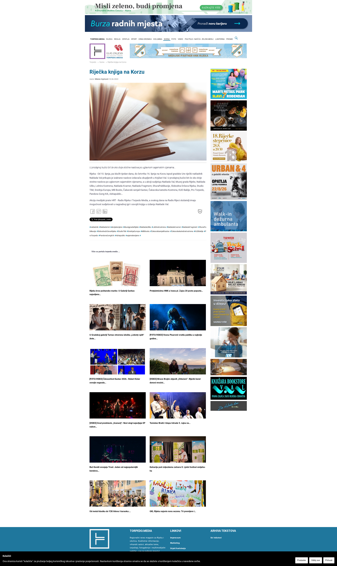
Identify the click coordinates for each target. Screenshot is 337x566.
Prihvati (328, 560)
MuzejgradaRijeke (131, 227)
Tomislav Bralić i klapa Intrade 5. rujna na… (170, 423)
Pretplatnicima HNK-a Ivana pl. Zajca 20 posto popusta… (176, 291)
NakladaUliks (145, 227)
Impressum (175, 538)
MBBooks (146, 231)
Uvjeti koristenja (178, 548)
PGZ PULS (189, 39)
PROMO (229, 39)
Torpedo (93, 62)
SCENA (167, 39)
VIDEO (180, 39)
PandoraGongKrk (107, 235)
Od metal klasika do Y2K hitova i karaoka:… (110, 511)
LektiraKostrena (159, 227)
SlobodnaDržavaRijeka (107, 231)
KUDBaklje (199, 231)
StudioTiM (122, 231)
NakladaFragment (190, 227)
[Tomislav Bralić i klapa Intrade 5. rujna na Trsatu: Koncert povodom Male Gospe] (178, 411)
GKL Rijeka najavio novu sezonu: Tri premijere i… (173, 511)
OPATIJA (125, 39)
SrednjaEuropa (134, 231)
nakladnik (94, 227)
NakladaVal (105, 227)
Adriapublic (120, 235)
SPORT (134, 39)
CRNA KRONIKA (145, 39)
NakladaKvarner (174, 227)
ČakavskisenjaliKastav (160, 231)
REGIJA (117, 39)
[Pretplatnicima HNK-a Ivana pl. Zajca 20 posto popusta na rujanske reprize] (178, 278)
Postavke (301, 560)
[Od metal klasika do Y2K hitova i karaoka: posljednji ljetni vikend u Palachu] (118, 496)
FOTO (173, 39)
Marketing (175, 543)
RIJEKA (109, 39)
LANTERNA (220, 39)
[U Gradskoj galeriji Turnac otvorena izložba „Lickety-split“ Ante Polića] (118, 323)
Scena (101, 62)
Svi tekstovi (216, 538)
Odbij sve (315, 560)
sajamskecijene (133, 235)
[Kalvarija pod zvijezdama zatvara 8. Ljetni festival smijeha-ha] (178, 455)
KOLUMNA (157, 39)
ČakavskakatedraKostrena (182, 231)
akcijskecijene (116, 227)
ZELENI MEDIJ (208, 39)
